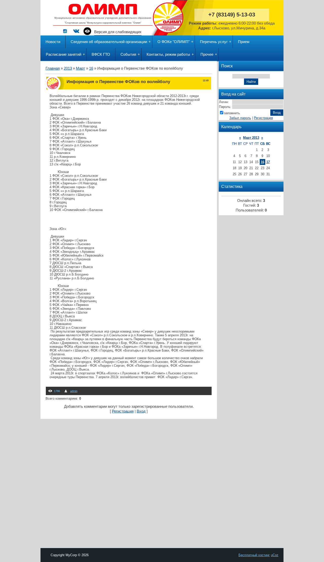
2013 (68, 68)
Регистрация (123, 411)
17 (268, 162)
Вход (141, 411)
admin (73, 391)
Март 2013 (251, 138)
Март (80, 68)
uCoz (274, 555)
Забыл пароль (240, 118)
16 (91, 68)
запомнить (232, 113)
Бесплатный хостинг (254, 555)
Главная (53, 68)
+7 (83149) (231, 14)
